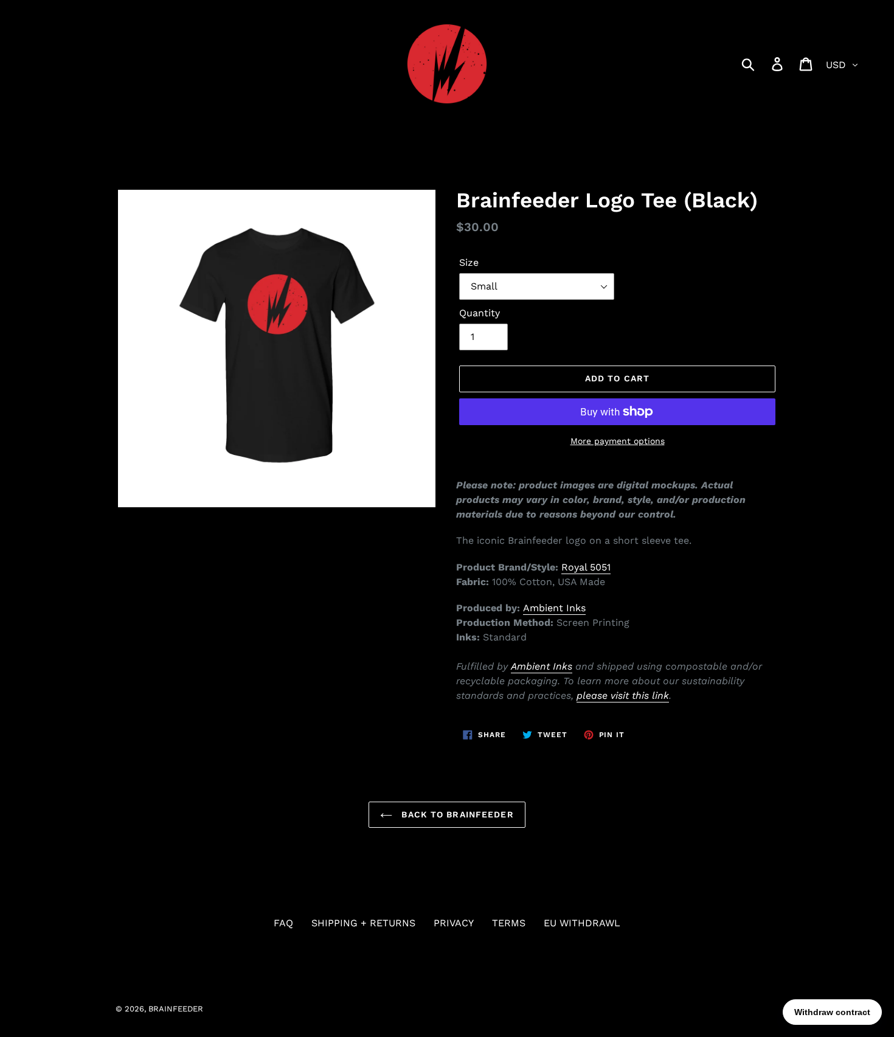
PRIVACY (454, 923)
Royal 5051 (586, 567)
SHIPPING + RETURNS (363, 923)
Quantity (479, 313)
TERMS (508, 923)
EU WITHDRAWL (582, 923)
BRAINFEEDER (175, 1008)
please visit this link (623, 695)
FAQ (283, 923)
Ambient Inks (554, 608)
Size (469, 262)
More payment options (617, 441)
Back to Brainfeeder (455, 814)
